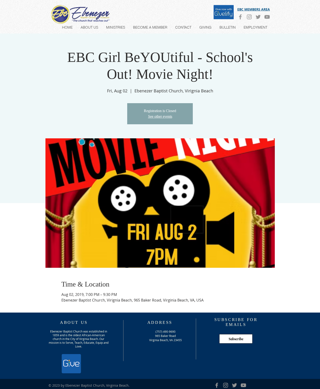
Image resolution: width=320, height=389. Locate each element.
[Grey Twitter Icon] (258, 17)
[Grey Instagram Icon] (249, 17)
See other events (160, 116)
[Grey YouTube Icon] (267, 17)
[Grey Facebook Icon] (240, 17)
